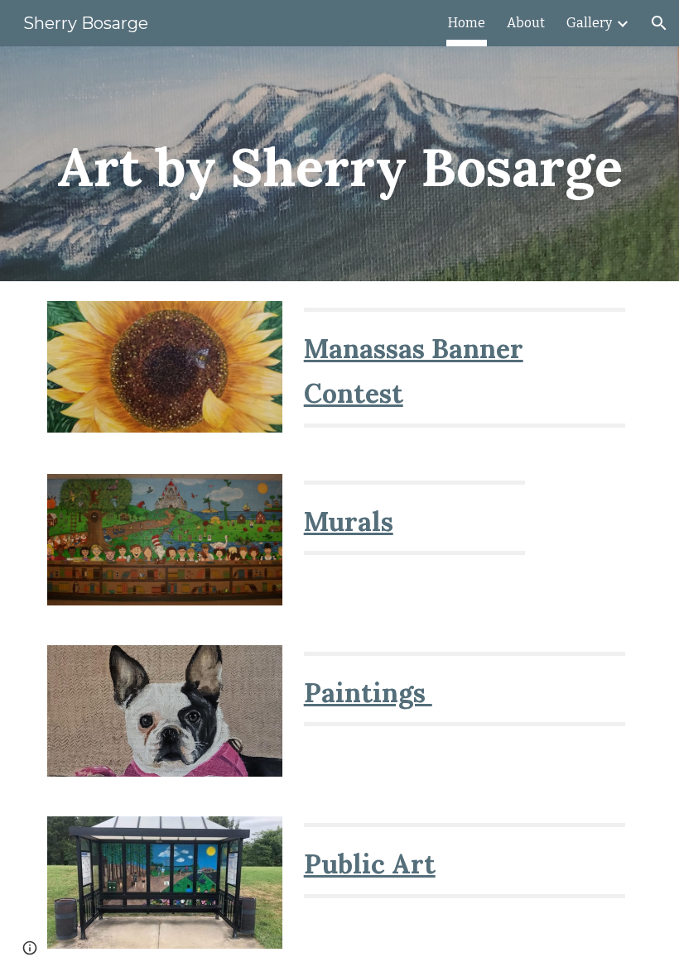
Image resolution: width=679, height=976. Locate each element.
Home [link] (466, 23)
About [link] (526, 23)
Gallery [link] (589, 23)
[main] (339, 163)
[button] (659, 23)
